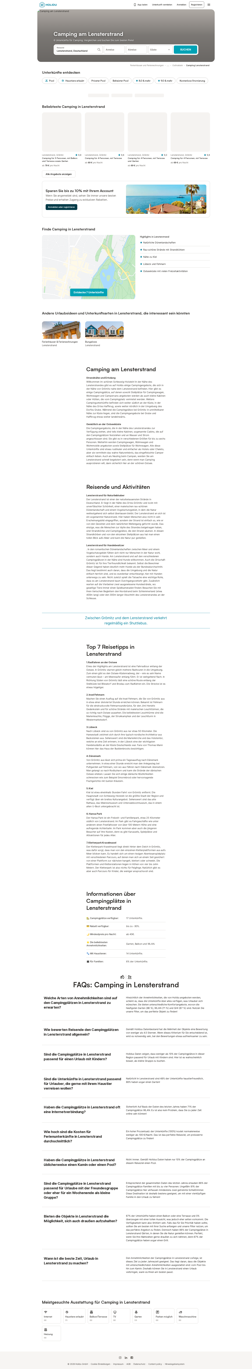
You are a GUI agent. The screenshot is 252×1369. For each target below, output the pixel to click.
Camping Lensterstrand (197, 65)
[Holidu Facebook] (131, 1357)
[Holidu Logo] (54, 4)
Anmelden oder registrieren (61, 207)
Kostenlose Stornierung (192, 80)
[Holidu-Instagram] (120, 1357)
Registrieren (196, 4)
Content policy (155, 1364)
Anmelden (181, 4)
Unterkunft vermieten (162, 4)
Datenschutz (139, 1364)
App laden (142, 4)
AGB (128, 1364)
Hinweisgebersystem (175, 1364)
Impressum (118, 1364)
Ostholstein (177, 65)
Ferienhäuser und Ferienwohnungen (146, 65)
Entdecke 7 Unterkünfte (89, 292)
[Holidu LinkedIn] (126, 1357)
